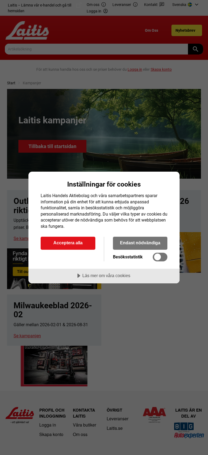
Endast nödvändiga (140, 242)
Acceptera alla (68, 242)
